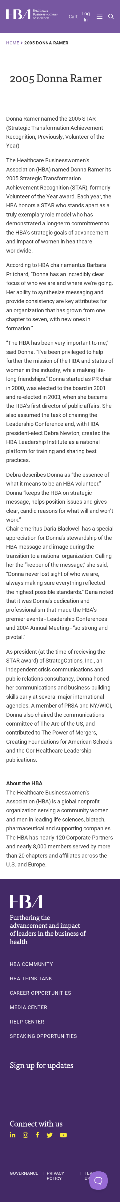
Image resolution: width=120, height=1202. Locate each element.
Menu (99, 16)
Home (12, 43)
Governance (24, 1173)
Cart (73, 16)
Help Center (27, 1022)
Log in (86, 16)
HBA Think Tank (31, 978)
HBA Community (31, 964)
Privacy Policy (55, 1175)
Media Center (28, 1007)
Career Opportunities (40, 993)
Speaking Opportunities (43, 1036)
